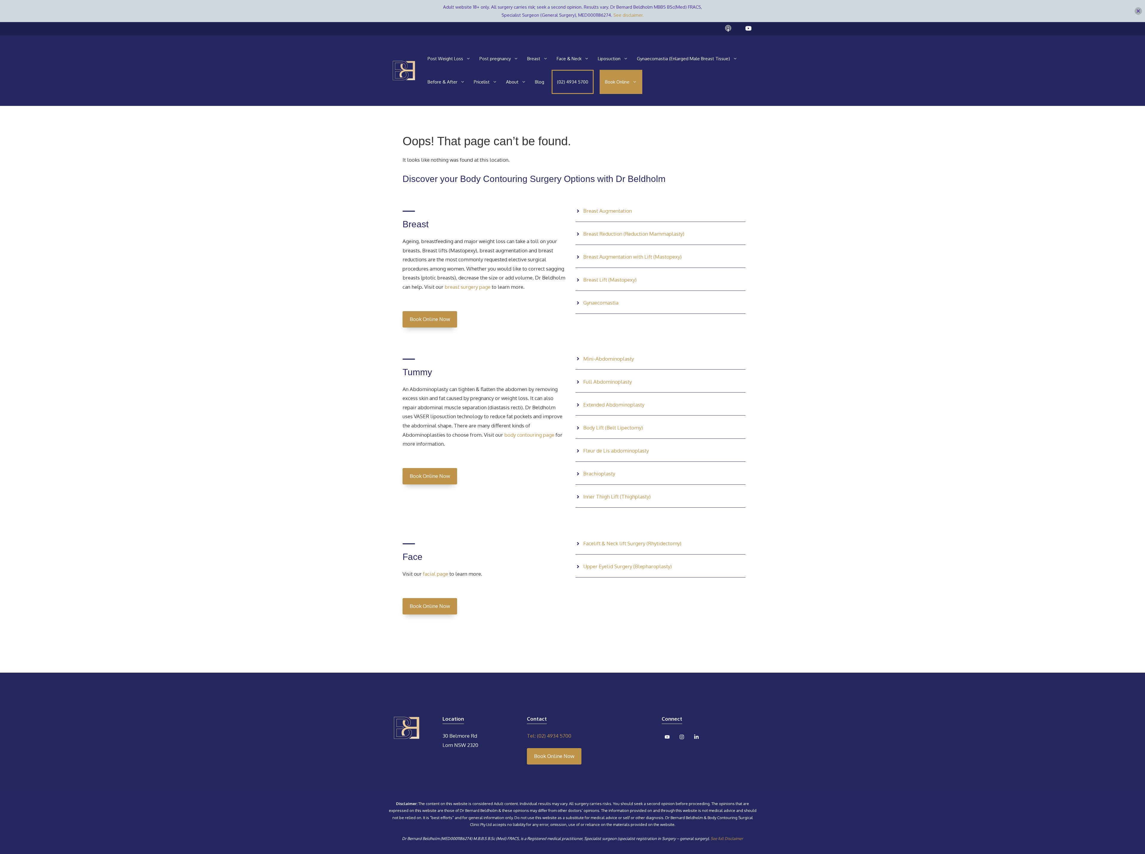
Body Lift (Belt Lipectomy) (613, 427)
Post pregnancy (495, 58)
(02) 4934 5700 (572, 82)
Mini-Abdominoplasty (608, 359)
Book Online (617, 82)
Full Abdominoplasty (607, 382)
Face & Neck (569, 58)
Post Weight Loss (445, 58)
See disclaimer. (628, 15)
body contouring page (528, 435)
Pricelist (482, 82)
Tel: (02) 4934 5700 (549, 736)
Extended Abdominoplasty (613, 404)
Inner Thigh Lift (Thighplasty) (617, 496)
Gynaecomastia (600, 302)
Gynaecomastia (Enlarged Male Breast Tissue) (683, 58)
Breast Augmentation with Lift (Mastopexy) (632, 257)
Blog (539, 82)
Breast (533, 58)
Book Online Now (430, 319)
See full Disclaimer (727, 838)
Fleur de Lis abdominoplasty (616, 450)
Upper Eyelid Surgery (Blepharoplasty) (627, 566)
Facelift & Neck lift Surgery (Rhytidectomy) (632, 543)
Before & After (442, 82)
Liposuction (609, 58)
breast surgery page (468, 287)
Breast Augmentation (607, 211)
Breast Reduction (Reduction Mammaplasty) (633, 234)
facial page (435, 574)
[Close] (1138, 11)
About (512, 82)
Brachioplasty (599, 473)
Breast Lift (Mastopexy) (610, 280)
